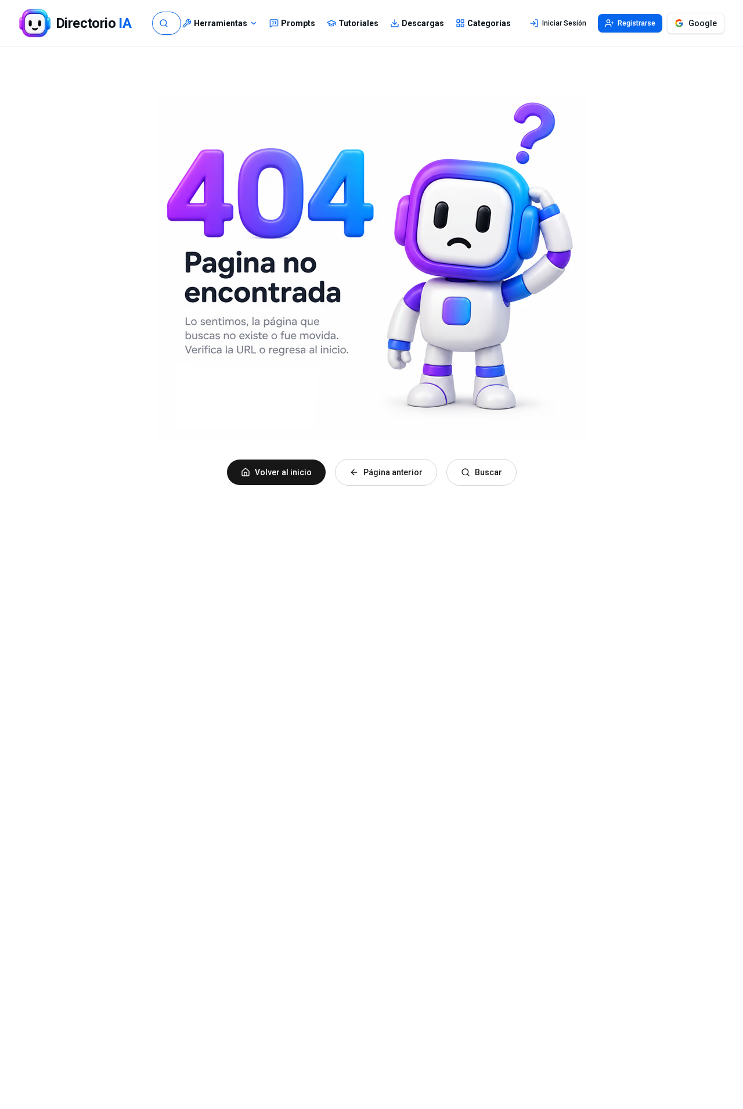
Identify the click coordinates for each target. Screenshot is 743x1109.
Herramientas (220, 23)
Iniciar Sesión (564, 23)
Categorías (489, 23)
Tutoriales (358, 23)
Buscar (488, 472)
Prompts (298, 23)
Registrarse (636, 23)
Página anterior (393, 472)
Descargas (423, 23)
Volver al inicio (283, 472)
